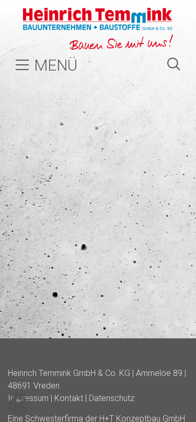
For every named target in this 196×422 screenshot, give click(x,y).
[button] (19, 403)
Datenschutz (111, 398)
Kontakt (68, 398)
